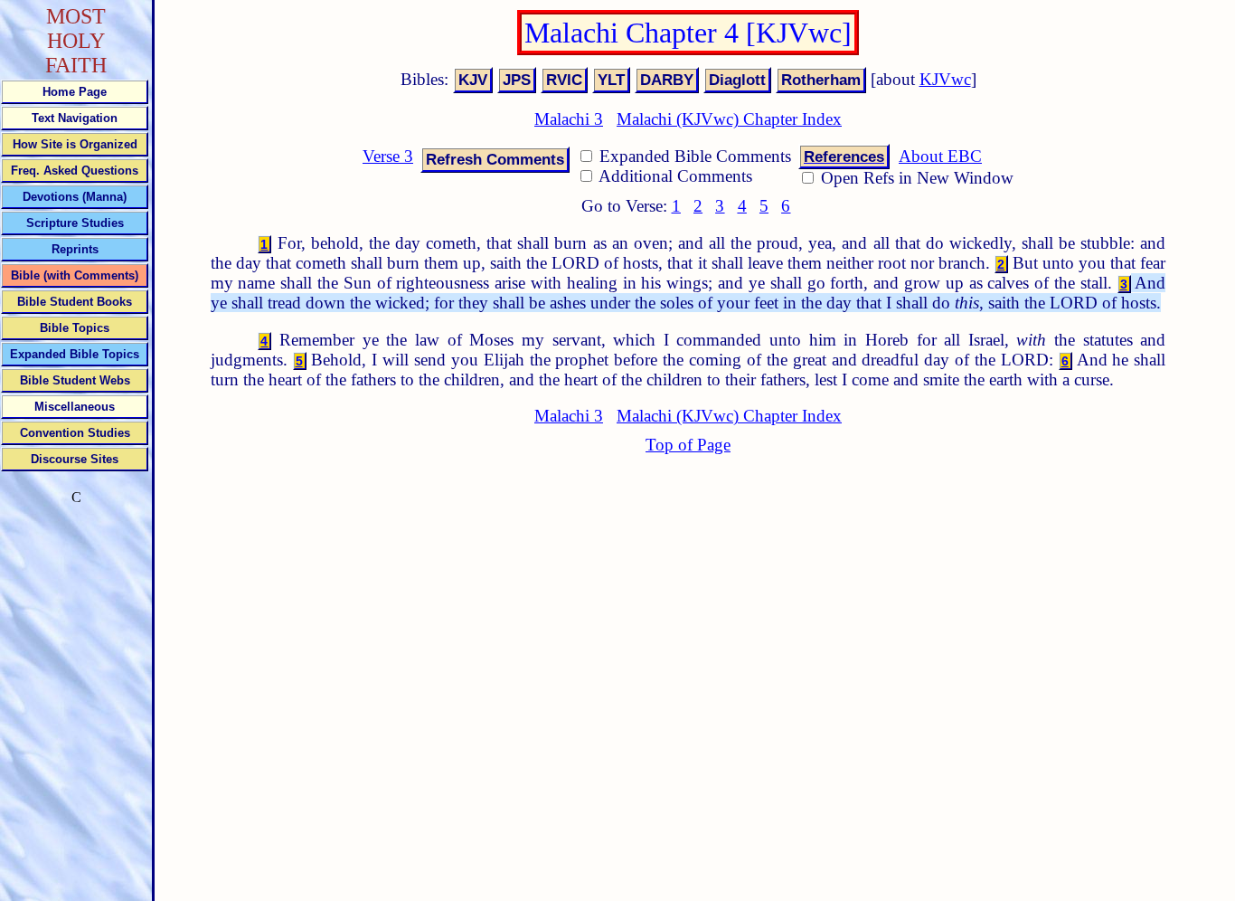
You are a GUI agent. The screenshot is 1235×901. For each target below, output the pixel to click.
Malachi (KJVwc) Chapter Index (729, 118)
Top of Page (688, 444)
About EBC (940, 156)
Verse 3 (388, 156)
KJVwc (945, 79)
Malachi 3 (568, 118)
